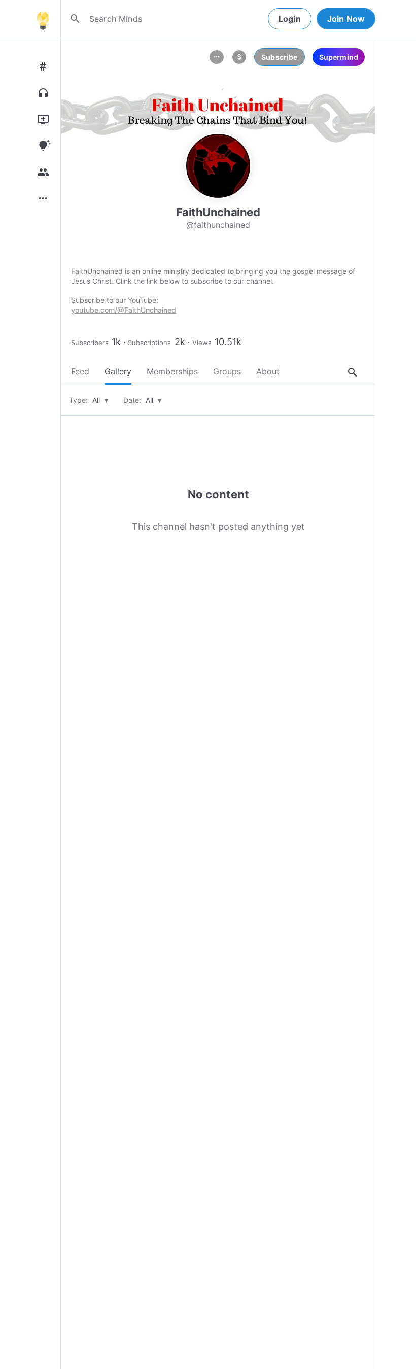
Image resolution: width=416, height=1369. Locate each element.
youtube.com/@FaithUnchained (123, 309)
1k (116, 341)
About (268, 371)
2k (180, 341)
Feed (80, 371)
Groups (227, 371)
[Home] (42, 19)
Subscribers (90, 342)
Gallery (118, 371)
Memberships (172, 371)
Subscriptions (149, 342)
